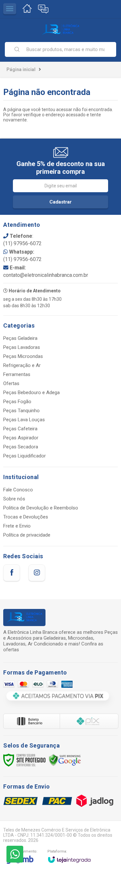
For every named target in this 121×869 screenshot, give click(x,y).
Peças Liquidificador (24, 456)
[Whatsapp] (14, 854)
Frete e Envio (17, 526)
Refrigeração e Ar (22, 365)
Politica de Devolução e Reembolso (40, 508)
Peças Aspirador (20, 438)
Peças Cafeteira (20, 429)
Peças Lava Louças (24, 420)
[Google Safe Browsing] (65, 759)
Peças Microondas (23, 356)
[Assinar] (60, 201)
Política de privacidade (26, 535)
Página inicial (20, 69)
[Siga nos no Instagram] (36, 572)
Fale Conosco (18, 490)
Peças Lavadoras (21, 347)
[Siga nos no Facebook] (11, 572)
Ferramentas (16, 374)
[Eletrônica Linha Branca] (60, 30)
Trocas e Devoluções (25, 517)
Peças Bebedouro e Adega (31, 392)
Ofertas (11, 383)
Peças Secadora (20, 447)
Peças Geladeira (20, 338)
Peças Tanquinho (21, 411)
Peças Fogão (17, 401)
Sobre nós (14, 499)
